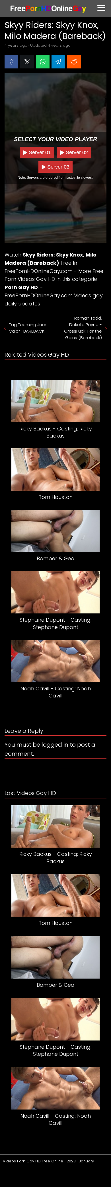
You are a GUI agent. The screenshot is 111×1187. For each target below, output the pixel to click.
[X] (27, 61)
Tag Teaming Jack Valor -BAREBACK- (28, 328)
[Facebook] (11, 61)
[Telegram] (58, 61)
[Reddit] (74, 61)
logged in (55, 745)
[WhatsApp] (43, 61)
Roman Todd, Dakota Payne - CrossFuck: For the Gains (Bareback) (83, 328)
